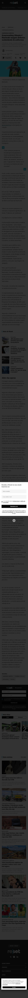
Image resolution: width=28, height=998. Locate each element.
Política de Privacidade (7, 512)
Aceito (14, 987)
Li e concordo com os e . (14, 502)
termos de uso (16, 501)
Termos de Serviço (20, 512)
